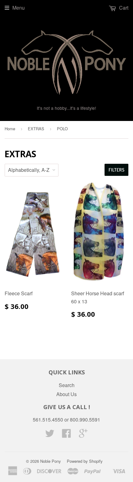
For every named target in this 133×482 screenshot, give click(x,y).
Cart (123, 7)
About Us (66, 394)
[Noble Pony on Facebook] (66, 435)
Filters (116, 170)
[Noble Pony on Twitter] (49, 435)
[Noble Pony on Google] (83, 435)
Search (67, 385)
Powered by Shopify (85, 461)
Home (10, 129)
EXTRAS (36, 129)
